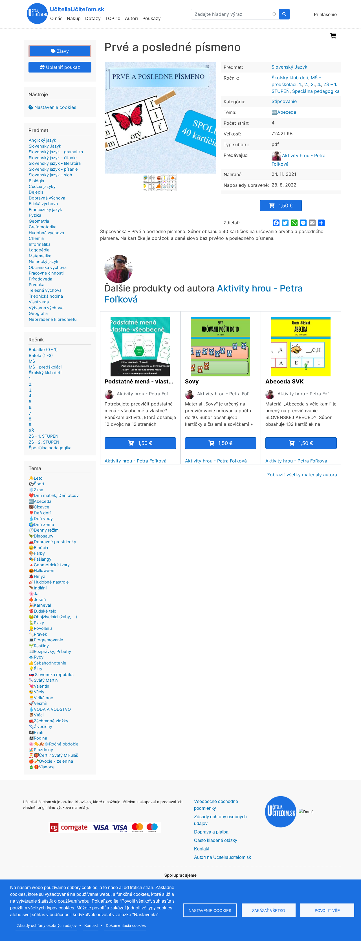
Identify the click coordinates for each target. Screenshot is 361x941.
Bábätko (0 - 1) (43, 349)
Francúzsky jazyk (45, 209)
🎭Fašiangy (40, 559)
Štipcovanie (284, 101)
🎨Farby (37, 553)
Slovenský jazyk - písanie (53, 169)
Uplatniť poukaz (62, 67)
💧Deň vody (41, 518)
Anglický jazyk (42, 140)
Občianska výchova (48, 267)
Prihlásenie (325, 14)
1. (300, 84)
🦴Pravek (38, 634)
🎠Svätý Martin (43, 680)
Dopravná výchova (47, 198)
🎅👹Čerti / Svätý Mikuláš (53, 755)
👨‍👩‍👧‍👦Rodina (38, 738)
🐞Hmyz (37, 576)
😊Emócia (38, 547)
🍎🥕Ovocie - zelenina (51, 761)
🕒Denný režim (44, 530)
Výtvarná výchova (46, 307)
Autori (131, 18)
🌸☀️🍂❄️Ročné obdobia (53, 744)
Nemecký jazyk (43, 261)
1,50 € (286, 206)
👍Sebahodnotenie (47, 663)
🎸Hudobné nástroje (49, 582)
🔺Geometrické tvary (49, 564)
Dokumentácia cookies (126, 925)
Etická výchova (43, 203)
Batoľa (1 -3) (41, 355)
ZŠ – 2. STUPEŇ (44, 442)
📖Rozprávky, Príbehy (50, 651)
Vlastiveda (39, 301)
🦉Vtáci (36, 715)
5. (30, 401)
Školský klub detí (290, 77)
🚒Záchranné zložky (48, 720)
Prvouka (36, 284)
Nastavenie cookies (55, 107)
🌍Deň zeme (41, 524)
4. (319, 84)
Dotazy (93, 18)
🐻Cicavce (39, 507)
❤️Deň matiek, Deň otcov (54, 495)
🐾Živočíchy (40, 726)
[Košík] (333, 36)
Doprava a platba (211, 831)
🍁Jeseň (37, 599)
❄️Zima (36, 489)
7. (30, 413)
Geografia (38, 313)
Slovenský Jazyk (289, 67)
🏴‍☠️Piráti (36, 732)
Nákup (74, 18)
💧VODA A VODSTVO (50, 709)
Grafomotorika (42, 226)
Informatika (39, 244)
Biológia (36, 180)
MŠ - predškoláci (45, 367)
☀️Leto (36, 478)
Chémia (36, 238)
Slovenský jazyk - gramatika (56, 151)
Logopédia (39, 250)
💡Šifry (35, 668)
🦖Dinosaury (41, 536)
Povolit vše (327, 910)
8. (30, 419)
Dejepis (36, 192)
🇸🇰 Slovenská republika (51, 674)
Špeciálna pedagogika (316, 91)
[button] (160, 117)
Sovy (192, 381)
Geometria (39, 221)
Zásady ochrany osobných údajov (47, 925)
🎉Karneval (40, 605)
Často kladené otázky (215, 840)
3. (313, 84)
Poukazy (151, 18)
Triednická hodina (46, 296)
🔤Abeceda (284, 112)
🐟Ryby (36, 657)
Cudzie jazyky (42, 186)
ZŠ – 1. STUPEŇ (43, 436)
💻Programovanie (46, 639)
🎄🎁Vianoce (42, 766)
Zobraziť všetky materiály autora (302, 474)
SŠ (31, 430)
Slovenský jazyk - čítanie (53, 157)
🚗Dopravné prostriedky (52, 541)
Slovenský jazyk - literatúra (55, 163)
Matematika (40, 255)
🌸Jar (34, 593)
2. (306, 84)
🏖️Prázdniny (41, 749)
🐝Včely (36, 691)
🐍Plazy (36, 622)
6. (30, 407)
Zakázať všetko (268, 910)
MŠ (32, 361)
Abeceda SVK (284, 381)
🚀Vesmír (38, 703)
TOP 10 (112, 18)
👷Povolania (40, 628)
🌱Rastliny (39, 645)
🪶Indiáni (38, 588)
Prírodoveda (40, 279)
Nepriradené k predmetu (52, 319)
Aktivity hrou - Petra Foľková (145, 393)
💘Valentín (39, 686)
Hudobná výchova (46, 232)
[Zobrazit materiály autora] (109, 394)
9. (30, 424)
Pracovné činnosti (46, 273)
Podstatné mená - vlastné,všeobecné (140, 381)
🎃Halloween (41, 570)
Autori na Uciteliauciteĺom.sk (222, 857)
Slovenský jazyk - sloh (50, 174)
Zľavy (62, 51)
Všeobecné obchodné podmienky (216, 804)
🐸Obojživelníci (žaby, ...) (53, 616)
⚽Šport (36, 483)
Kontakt (91, 925)
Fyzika (35, 215)
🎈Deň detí (39, 513)
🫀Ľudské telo (42, 611)
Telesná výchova (45, 290)
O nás (56, 18)
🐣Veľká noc (41, 697)
